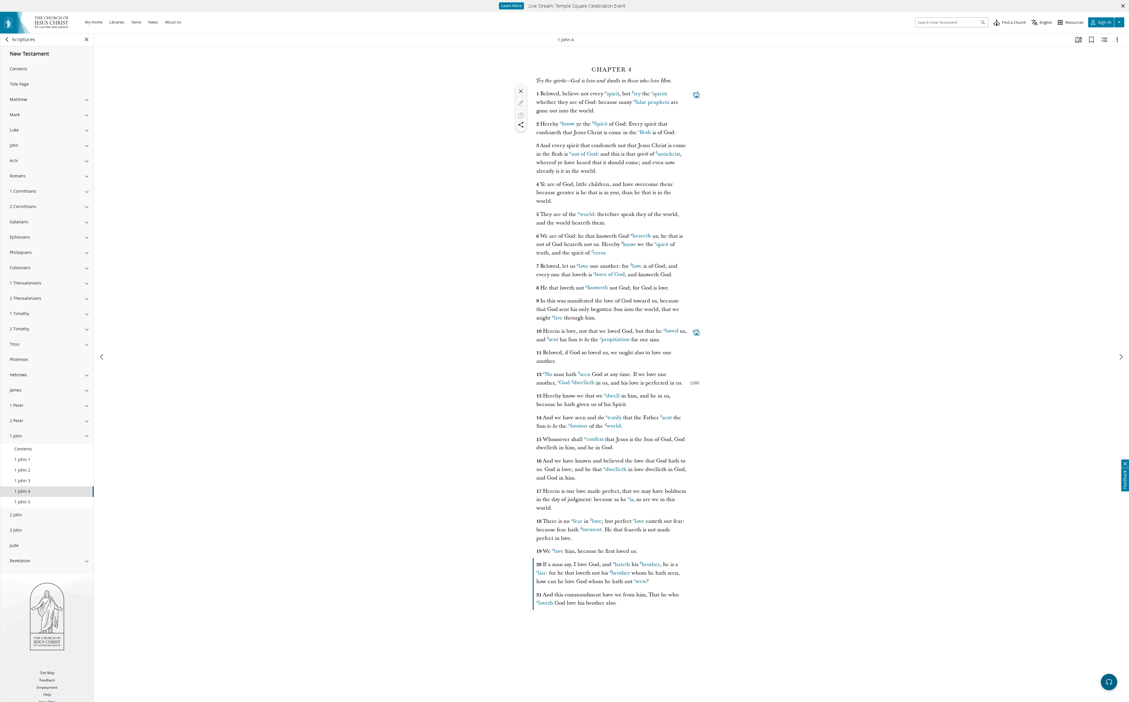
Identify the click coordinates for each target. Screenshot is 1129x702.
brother (651, 564)
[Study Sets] (1078, 39)
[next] (1121, 357)
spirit (613, 93)
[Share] (521, 124)
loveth (545, 603)
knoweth (597, 288)
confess (595, 439)
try (637, 93)
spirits (660, 93)
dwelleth (583, 383)
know (568, 124)
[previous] (102, 357)
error (599, 253)
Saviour (578, 426)
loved (671, 331)
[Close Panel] (86, 39)
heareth (641, 236)
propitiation (615, 339)
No (548, 374)
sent (553, 339)
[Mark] (521, 103)
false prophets (652, 102)
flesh (645, 132)
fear (577, 521)
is (631, 499)
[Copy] (521, 115)
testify (614, 417)
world (587, 214)
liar (542, 573)
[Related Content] (1104, 39)
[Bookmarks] (1091, 39)
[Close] (521, 91)
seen (585, 374)
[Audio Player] (1109, 682)
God (564, 383)
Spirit (600, 124)
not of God (584, 154)
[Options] (1117, 39)
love (583, 266)
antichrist (668, 154)
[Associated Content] (696, 95)
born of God (610, 274)
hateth (622, 564)
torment (592, 529)
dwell (613, 396)
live (558, 318)
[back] (7, 39)
